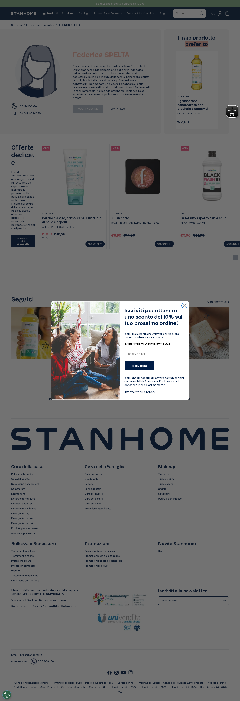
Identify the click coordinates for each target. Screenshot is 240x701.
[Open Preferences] (6, 694)
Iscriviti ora (139, 365)
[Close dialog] (184, 305)
